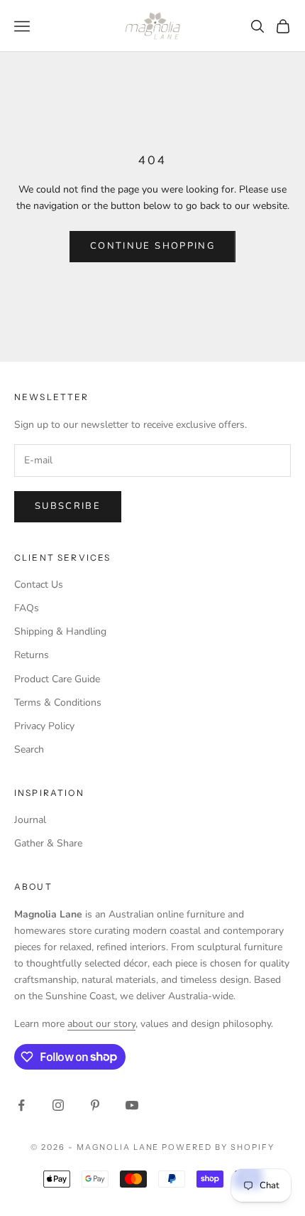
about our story (101, 1024)
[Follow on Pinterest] (95, 1105)
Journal (30, 820)
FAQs (26, 608)
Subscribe (68, 506)
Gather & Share (48, 843)
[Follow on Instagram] (58, 1105)
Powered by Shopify (218, 1147)
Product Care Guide (57, 679)
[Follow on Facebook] (21, 1105)
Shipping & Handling (60, 631)
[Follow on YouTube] (132, 1105)
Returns (31, 655)
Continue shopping (152, 246)
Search (29, 749)
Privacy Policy (44, 726)
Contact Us (38, 584)
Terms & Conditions (57, 702)
